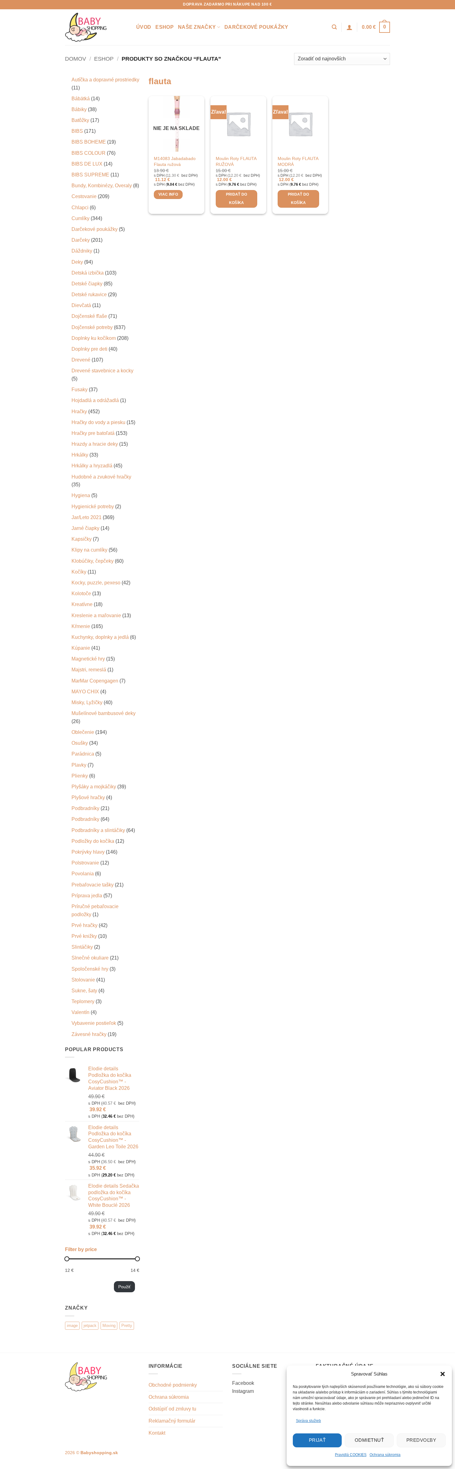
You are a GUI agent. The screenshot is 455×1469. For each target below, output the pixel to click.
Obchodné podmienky (173, 1385)
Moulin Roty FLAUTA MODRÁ (298, 161)
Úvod (143, 27)
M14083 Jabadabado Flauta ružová (175, 161)
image (72, 1325)
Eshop (164, 27)
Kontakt (157, 1433)
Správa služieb (308, 1421)
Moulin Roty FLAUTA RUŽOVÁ (236, 161)
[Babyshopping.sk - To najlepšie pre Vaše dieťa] (96, 27)
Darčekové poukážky (256, 27)
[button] (443, 1374)
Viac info (168, 194)
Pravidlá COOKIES (350, 1455)
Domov (75, 58)
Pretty (126, 1325)
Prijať (317, 1440)
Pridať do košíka (236, 199)
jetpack (90, 1325)
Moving (108, 1325)
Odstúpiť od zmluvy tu (172, 1408)
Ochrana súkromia (385, 1455)
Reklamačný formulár (172, 1421)
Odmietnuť (369, 1440)
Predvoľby (421, 1440)
